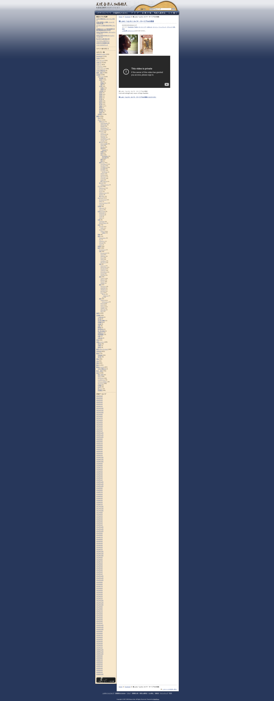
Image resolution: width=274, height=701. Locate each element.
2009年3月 (99, 668)
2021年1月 (99, 431)
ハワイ (102, 228)
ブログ (129, 693)
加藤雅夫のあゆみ (120, 693)
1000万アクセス (101, 54)
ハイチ (100, 216)
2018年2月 (99, 502)
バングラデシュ (104, 139)
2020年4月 (99, 449)
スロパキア (103, 256)
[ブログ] (135, 14)
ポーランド (103, 262)
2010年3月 (99, 643)
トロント (103, 231)
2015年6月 (99, 514)
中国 (102, 148)
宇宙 (97, 340)
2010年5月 (99, 639)
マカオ (102, 145)
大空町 (100, 86)
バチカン (103, 283)
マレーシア (103, 176)
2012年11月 (99, 578)
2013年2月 (99, 572)
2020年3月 (99, 451)
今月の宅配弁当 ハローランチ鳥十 (105, 19)
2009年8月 (99, 658)
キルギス (103, 126)
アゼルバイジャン (105, 184)
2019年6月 (99, 469)
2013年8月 (99, 560)
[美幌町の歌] (147, 14)
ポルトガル (103, 309)
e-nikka (103, 232)
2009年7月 (99, 660)
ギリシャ (103, 280)
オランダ (103, 303)
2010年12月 (99, 625)
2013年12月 (99, 551)
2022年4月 (99, 400)
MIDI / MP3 (100, 374)
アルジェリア (102, 188)
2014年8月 (99, 535)
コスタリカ (101, 214)
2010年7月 (99, 635)
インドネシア (104, 164)
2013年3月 (99, 570)
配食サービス (100, 367)
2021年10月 (99, 412)
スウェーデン (104, 267)
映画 (97, 353)
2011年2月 (99, 621)
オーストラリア (103, 199)
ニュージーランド (103, 203)
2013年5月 (99, 566)
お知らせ (149, 27)
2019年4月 (99, 474)
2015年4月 (99, 519)
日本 (174, 27)
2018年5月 (99, 496)
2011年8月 (99, 609)
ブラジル (101, 243)
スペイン (155, 27)
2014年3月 (99, 545)
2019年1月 (99, 480)
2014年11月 (99, 529)
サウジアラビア (103, 223)
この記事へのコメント (128, 30)
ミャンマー (103, 178)
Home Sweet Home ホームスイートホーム (105, 36)
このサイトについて (108, 693)
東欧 (100, 284)
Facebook (127, 17)
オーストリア (142, 27)
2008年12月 (99, 674)
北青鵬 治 (100, 322)
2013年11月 (99, 553)
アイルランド (102, 249)
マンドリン (101, 383)
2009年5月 (99, 664)
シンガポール (104, 167)
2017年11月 (99, 508)
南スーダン (101, 196)
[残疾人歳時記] (160, 14)
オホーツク (101, 76)
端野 (102, 84)
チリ (100, 239)
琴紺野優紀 (101, 334)
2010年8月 (99, 633)
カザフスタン (104, 124)
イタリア (103, 278)
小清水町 (101, 91)
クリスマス (101, 378)
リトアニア (103, 275)
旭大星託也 (101, 329)
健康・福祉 (99, 72)
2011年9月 (99, 607)
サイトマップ (164, 693)
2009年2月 (99, 670)
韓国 (102, 159)
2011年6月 (99, 613)
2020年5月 (99, 447)
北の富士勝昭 (101, 320)
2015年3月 (99, 521)
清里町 (100, 96)
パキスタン (103, 137)
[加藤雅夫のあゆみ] (120, 14)
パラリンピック (100, 68)
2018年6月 (99, 494)
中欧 (100, 251)
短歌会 (99, 347)
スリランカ (103, 134)
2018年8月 (99, 490)
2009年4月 (99, 666)
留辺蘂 (102, 83)
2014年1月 (99, 549)
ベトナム (103, 175)
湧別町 (100, 97)
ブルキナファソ (103, 193)
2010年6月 (99, 637)
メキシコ (101, 209)
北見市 (100, 79)
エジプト (101, 189)
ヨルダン (101, 194)
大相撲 (98, 315)
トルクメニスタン (105, 129)
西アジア (101, 183)
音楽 (123, 29)
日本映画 (100, 355)
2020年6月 (99, 445)
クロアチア (103, 288)
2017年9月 (99, 512)
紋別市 (100, 101)
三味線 (99, 385)
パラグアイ (101, 241)
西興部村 (101, 109)
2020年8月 (99, 441)
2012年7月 (99, 586)
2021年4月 (99, 424)
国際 (97, 116)
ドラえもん (99, 66)
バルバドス (101, 208)
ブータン (103, 140)
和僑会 (99, 246)
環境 (97, 363)
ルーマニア (103, 291)
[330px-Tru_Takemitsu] (128, 53)
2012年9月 (99, 582)
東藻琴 (102, 89)
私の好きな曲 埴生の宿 (102, 39)
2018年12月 (99, 482)
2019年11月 (99, 459)
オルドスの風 (104, 143)
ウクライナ (103, 286)
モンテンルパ (105, 172)
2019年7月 (99, 467)
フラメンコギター (102, 381)
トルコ (102, 259)
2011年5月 (99, 615)
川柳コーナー (100, 342)
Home (120, 17)
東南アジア (101, 162)
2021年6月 (99, 420)
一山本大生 (101, 317)
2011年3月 (99, 619)
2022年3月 (99, 402)
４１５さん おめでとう (102, 41)
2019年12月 (99, 457)
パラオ (100, 204)
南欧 (100, 276)
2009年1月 (99, 672)
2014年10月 (99, 531)
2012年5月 (99, 590)
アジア (99, 120)
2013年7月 (99, 562)
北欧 (100, 264)
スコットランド (105, 301)
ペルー (100, 244)
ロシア (102, 292)
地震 (97, 313)
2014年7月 (99, 537)
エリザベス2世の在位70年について (105, 26)
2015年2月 (99, 523)
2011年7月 (99, 611)
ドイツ (102, 305)
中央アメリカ (101, 211)
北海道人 (100, 114)
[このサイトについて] (103, 14)
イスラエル (101, 221)
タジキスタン (104, 128)
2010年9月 (99, 631)
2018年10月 (99, 486)
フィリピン (103, 170)
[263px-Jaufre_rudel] (146, 53)
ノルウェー (103, 270)
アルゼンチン (102, 238)
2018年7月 (99, 492)
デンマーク (103, 268)
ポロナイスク (105, 295)
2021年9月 (99, 414)
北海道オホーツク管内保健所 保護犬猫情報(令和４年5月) (105, 29)
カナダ (100, 229)
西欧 (100, 298)
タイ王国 (103, 168)
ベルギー (103, 308)
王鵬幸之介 (101, 332)
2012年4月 (99, 592)
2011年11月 (99, 603)
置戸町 (100, 104)
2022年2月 (99, 404)
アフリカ (100, 186)
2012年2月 (99, 596)
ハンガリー (103, 261)
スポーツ (98, 64)
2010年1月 (99, 648)
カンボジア (103, 165)
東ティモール (104, 181)
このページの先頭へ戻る (169, 689)
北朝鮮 (102, 151)
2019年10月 (99, 461)
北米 (99, 225)
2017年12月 (99, 506)
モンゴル (103, 147)
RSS (170, 693)
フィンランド (162, 27)
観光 (97, 365)
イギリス (103, 300)
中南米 (99, 206)
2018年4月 (99, 498)
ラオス (102, 180)
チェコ (102, 257)
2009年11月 (99, 652)
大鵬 (99, 325)
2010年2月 (99, 645)
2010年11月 (99, 627)
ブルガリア (103, 289)
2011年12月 (99, 600)
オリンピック (100, 60)
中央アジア (101, 121)
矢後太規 (100, 338)
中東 (99, 219)
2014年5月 (99, 541)
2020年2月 (99, 453)
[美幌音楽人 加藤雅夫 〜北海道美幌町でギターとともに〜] (111, 8)
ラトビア (103, 273)
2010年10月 (99, 629)
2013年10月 (99, 555)
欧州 (99, 248)
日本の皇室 (104, 157)
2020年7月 (99, 443)
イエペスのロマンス (102, 45)
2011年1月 (99, 623)
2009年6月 (99, 662)
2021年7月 (99, 418)
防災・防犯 (99, 371)
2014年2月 (99, 547)
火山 (97, 361)
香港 (102, 161)
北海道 (98, 75)
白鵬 (99, 336)
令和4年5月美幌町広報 (102, 43)
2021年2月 (99, 429)
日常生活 (98, 351)
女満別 (102, 87)
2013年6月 (99, 564)
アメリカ (101, 226)
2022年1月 (99, 406)
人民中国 (104, 150)
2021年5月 (99, 422)
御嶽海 (99, 327)
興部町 (100, 107)
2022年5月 (99, 398)
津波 (97, 359)
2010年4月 (99, 641)
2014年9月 (99, 533)
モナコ (102, 311)
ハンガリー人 (101, 380)
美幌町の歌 (135, 693)
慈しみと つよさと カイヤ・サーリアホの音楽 (136, 21)
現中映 (99, 357)
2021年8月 (99, 416)
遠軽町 (100, 112)
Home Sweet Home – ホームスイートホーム (105, 32)
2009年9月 (99, 656)
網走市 (100, 102)
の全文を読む (137, 97)
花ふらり (100, 388)
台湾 (102, 153)
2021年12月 (99, 408)
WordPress (156, 699)
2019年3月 (99, 476)
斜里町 (100, 92)
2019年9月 (99, 463)
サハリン (104, 294)
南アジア (101, 131)
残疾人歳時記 (143, 693)
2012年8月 (99, 584)
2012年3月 (99, 594)
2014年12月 (99, 527)
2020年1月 (99, 455)
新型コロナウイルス (102, 349)
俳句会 (99, 343)
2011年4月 (99, 617)
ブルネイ (103, 173)
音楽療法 (100, 390)
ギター (99, 376)
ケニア (100, 191)
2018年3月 (99, 500)
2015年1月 (99, 525)
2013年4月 (99, 568)
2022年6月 (99, 396)
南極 (99, 234)
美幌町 (100, 106)
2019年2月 (99, 478)
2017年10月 (99, 510)
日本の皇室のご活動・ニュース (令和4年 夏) (105, 22)
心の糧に (151, 693)
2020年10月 (99, 437)
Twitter (136, 27)
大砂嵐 (99, 324)
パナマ (100, 218)
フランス (169, 27)
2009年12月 (99, 650)
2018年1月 (99, 504)
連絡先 (157, 693)
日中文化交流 (105, 156)
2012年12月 (99, 576)
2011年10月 (99, 605)
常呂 (102, 81)
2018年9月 (99, 488)
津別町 (100, 94)
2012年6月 (99, 588)
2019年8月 (99, 465)
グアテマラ (101, 213)
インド (102, 132)
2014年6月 (99, 539)
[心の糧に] (173, 14)
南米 (99, 236)
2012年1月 (99, 598)
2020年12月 (99, 433)
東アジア (101, 142)
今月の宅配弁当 (100, 70)
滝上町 (100, 99)
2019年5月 (99, 472)
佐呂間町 (101, 78)
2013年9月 (99, 557)
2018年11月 (99, 484)
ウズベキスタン (104, 123)
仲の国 (99, 318)
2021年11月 (99, 410)
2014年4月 (99, 543)
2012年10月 (99, 580)
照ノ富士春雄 (101, 331)
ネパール (103, 135)
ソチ (103, 297)
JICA (99, 118)
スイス (102, 254)
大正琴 (99, 387)
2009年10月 (99, 654)
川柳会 (99, 345)
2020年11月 (99, 435)
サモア (100, 201)
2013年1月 (99, 574)
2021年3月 (99, 426)
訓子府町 (101, 111)
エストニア (103, 265)
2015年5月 (99, 517)
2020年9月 (99, 439)
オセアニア (101, 198)
